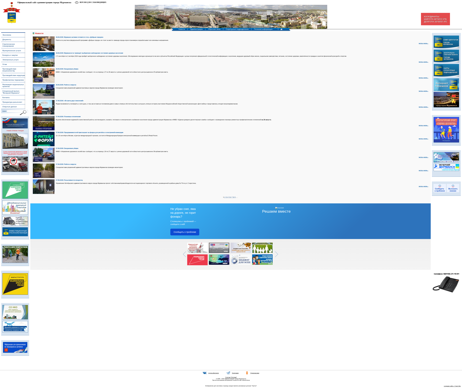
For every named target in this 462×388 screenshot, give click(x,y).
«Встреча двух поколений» (74, 101)
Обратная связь (214, 29)
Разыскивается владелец (73, 180)
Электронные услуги (10, 60)
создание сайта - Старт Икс (452, 386)
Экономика (6, 35)
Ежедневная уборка (71, 69)
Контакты (6, 97)
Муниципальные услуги (11, 51)
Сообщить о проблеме (185, 232)
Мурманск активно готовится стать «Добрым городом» (83, 37)
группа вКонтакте (213, 373)
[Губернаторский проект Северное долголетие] (446, 142)
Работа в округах (70, 85)
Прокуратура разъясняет (12, 102)
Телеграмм (235, 373)
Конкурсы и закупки (10, 55)
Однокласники (254, 373)
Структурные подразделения (237, 29)
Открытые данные (9, 107)
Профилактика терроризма (13, 80)
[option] (198, 254)
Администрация (196, 29)
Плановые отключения (72, 116)
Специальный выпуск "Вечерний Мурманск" (11, 92)
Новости (181, 29)
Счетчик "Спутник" (231, 377)
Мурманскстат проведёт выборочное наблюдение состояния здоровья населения (93, 53)
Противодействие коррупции (13, 75)
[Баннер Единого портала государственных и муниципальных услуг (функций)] (15, 128)
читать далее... (423, 43)
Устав (4, 64)
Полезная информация (263, 29)
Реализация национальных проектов (13, 85)
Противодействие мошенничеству (9, 70)
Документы (6, 39)
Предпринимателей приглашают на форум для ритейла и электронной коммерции (93, 132)
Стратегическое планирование (8, 45)
